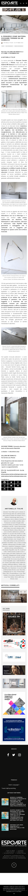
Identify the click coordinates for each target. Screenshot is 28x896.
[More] (11, 489)
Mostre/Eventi (9, 46)
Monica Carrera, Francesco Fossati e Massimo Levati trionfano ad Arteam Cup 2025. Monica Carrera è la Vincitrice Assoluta (18, 802)
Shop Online (11, 851)
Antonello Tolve (8, 42)
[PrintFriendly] (4, 489)
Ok (14, 893)
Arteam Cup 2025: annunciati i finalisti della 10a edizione (17, 827)
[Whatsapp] (4, 485)
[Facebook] (4, 482)
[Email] (11, 485)
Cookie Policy (21, 853)
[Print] (18, 485)
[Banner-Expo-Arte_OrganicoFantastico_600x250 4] (14, 661)
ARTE (3, 46)
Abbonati (21, 851)
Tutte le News (10, 850)
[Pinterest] (18, 482)
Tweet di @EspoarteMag (9, 788)
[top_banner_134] (14, 9)
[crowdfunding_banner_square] (14, 740)
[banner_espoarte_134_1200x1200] (14, 635)
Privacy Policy (9, 853)
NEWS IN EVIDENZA (19, 46)
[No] (26, 890)
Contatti (20, 850)
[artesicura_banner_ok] (14, 674)
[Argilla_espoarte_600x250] (14, 648)
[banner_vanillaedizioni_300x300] (14, 714)
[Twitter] (11, 482)
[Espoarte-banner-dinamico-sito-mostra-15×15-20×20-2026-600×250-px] (14, 687)
